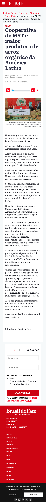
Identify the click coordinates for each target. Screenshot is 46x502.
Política (9, 434)
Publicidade (12, 421)
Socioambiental (12, 448)
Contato (10, 424)
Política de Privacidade (17, 427)
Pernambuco (10, 479)
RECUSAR (12, 495)
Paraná (9, 475)
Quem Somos (12, 418)
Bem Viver (10, 445)
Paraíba (9, 471)
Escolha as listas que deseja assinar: (19, 376)
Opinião (9, 451)
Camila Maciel (24, 82)
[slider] (21, 90)
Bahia (8, 455)
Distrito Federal (11, 463)
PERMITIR (33, 495)
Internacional (12, 438)
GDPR (34, 489)
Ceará (8, 459)
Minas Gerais (10, 467)
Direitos (9, 441)
